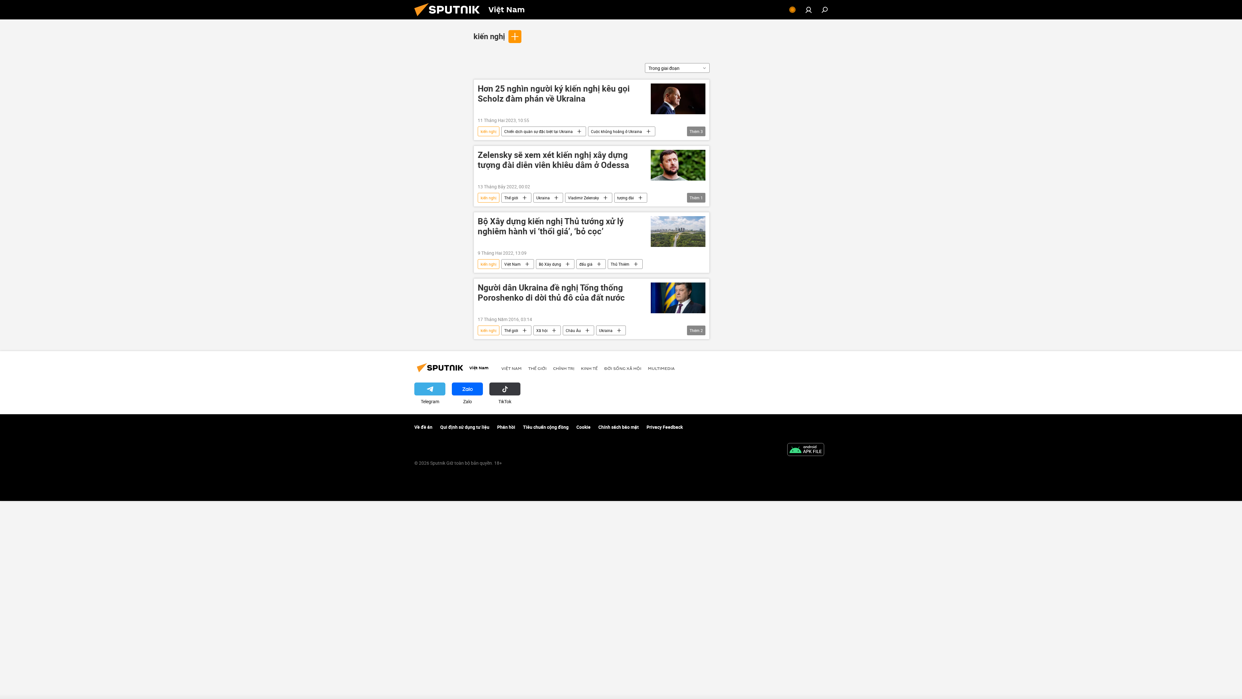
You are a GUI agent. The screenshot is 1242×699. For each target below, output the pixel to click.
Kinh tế (589, 368)
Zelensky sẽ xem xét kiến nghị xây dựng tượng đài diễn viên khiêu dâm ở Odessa (553, 160)
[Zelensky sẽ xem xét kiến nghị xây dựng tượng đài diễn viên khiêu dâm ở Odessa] (678, 165)
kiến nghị (489, 36)
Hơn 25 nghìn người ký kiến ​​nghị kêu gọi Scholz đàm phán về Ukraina (554, 93)
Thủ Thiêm (620, 264)
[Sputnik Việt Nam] (449, 18)
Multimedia (661, 368)
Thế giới (511, 197)
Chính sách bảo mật (618, 427)
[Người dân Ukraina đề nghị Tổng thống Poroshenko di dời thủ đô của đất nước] (678, 298)
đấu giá (586, 264)
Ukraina (543, 197)
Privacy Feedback (665, 427)
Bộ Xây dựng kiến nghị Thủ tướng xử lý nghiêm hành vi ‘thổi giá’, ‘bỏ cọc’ (551, 226)
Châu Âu (573, 330)
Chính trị (563, 368)
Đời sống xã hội (622, 368)
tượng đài (625, 197)
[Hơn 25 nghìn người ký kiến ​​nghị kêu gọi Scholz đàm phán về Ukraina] (678, 98)
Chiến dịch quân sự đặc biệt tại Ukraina (538, 131)
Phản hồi (506, 427)
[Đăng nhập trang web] (808, 9)
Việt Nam (512, 264)
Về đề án (423, 427)
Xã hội (542, 330)
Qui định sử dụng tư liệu (464, 427)
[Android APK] (806, 450)
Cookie (583, 427)
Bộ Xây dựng (550, 264)
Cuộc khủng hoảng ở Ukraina (616, 131)
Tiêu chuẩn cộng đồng (546, 427)
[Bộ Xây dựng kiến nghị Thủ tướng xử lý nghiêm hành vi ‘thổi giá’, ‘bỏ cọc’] (678, 231)
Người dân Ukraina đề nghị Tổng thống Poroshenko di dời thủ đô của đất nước (551, 293)
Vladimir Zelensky (583, 197)
